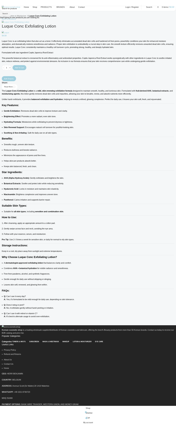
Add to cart (19, 68)
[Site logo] (11, 7)
